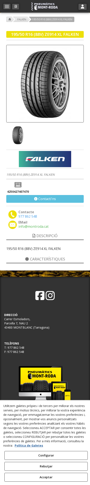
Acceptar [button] (46, 477)
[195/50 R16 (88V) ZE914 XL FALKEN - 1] (17, 135)
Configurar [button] (46, 455)
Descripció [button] (46, 235)
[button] (45, 6)
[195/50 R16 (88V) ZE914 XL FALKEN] (45, 83)
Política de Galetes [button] (29, 445)
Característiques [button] (47, 258)
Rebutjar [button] (46, 466)
